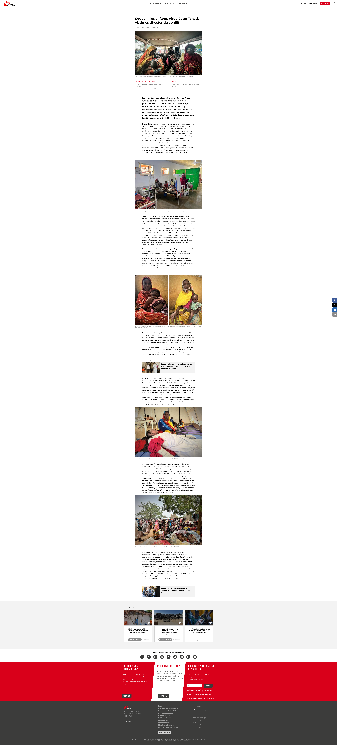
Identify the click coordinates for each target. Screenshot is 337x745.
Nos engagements (165, 713)
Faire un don (126, 696)
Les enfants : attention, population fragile (149, 89)
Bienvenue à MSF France (168, 708)
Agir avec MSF (170, 3)
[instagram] (155, 657)
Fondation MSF (198, 727)
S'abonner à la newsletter (168, 711)
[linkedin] (169, 657)
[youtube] (162, 657)
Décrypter (183, 3)
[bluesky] (195, 657)
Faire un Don (325, 3)
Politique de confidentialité (164, 721)
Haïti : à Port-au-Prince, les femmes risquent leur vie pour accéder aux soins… (200, 630)
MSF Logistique (198, 720)
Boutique (303, 3)
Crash (195, 715)
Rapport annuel (164, 715)
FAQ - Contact (129, 721)
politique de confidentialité (207, 698)
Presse (160, 706)
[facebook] (142, 657)
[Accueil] (9, 3)
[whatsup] (188, 657)
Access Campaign (199, 718)
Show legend (149, 623)
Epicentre (196, 722)
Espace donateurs (313, 3)
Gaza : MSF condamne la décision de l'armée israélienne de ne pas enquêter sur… (169, 631)
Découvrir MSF (155, 3)
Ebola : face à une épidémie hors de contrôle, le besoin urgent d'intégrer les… (138, 630)
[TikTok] (175, 657)
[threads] (182, 657)
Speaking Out (198, 725)
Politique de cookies (166, 718)
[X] (149, 657)
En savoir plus (163, 696)
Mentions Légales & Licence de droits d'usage (168, 726)
